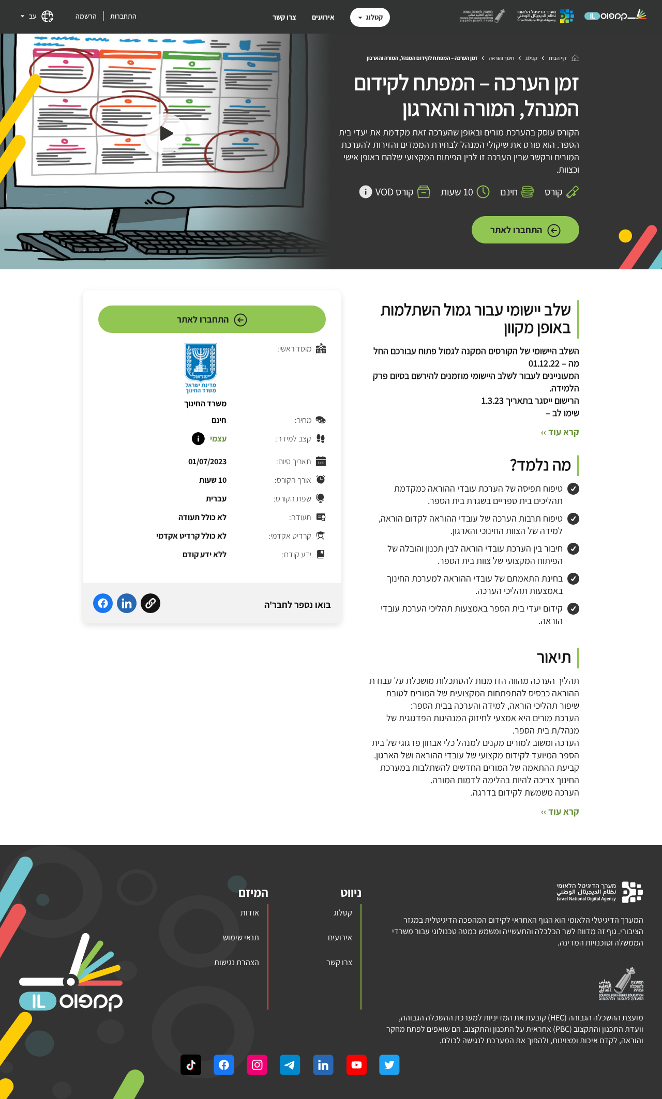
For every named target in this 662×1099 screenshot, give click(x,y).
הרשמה (86, 16)
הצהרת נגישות (236, 962)
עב (33, 16)
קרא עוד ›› (560, 432)
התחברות (123, 16)
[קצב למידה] (198, 439)
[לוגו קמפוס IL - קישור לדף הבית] (615, 19)
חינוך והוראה (501, 58)
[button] (165, 135)
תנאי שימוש (241, 937)
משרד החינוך (205, 403)
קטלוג (374, 17)
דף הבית (558, 58)
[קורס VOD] (365, 192)
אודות (249, 912)
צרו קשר (284, 17)
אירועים (323, 17)
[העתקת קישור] (150, 604)
